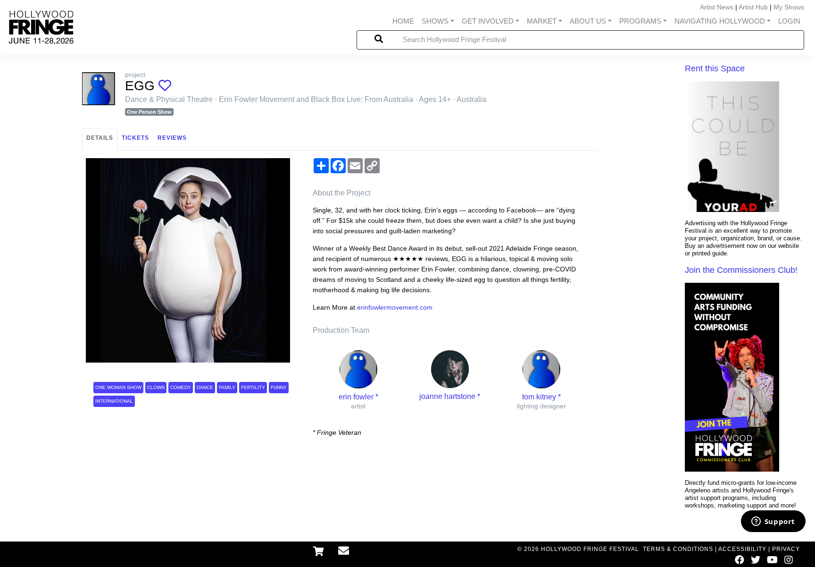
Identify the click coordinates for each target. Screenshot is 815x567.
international (114, 401)
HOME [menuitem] (403, 21)
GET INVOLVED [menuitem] (488, 21)
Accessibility (742, 549)
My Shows (788, 7)
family (227, 387)
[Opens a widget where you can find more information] (773, 522)
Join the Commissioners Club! (741, 270)
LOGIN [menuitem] (789, 21)
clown (156, 387)
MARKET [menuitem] (542, 21)
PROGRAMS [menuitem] (640, 21)
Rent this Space (715, 68)
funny (279, 387)
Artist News (716, 7)
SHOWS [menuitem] (435, 21)
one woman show (118, 387)
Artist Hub (753, 7)
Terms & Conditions (678, 549)
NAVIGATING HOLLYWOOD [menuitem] (719, 21)
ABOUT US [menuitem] (588, 21)
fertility (253, 387)
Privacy (786, 549)
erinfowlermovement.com (394, 307)
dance (205, 387)
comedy (180, 387)
